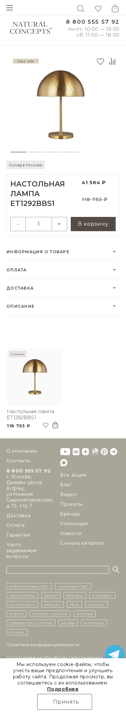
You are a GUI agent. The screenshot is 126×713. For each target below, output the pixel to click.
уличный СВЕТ (73, 586)
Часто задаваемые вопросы (21, 550)
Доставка (20, 288)
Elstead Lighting (50, 614)
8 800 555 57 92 (93, 22)
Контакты (18, 461)
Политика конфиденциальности (43, 644)
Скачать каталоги (82, 543)
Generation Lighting (30, 623)
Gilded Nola (22, 604)
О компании (21, 451)
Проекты (71, 504)
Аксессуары (22, 595)
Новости (71, 533)
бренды (75, 595)
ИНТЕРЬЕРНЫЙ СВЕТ (29, 586)
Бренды (70, 514)
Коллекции (74, 524)
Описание (20, 306)
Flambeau (102, 595)
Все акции (73, 475)
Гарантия (18, 535)
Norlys (16, 614)
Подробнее (63, 689)
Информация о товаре (37, 251)
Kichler (85, 614)
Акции (68, 623)
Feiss (74, 604)
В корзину (93, 224)
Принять (66, 702)
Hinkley (52, 604)
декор (51, 595)
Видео (68, 494)
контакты (94, 623)
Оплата (16, 269)
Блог (66, 485)
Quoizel (96, 604)
